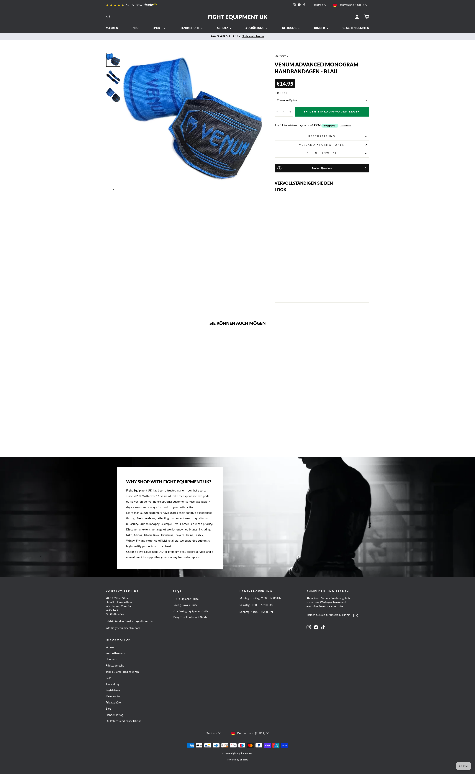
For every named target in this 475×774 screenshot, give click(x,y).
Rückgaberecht (115, 665)
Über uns (111, 659)
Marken (112, 28)
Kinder (319, 28)
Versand (110, 647)
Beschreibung (321, 136)
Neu (135, 28)
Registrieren (113, 690)
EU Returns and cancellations (123, 721)
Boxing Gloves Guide (185, 605)
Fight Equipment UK (237, 16)
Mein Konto (113, 696)
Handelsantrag (114, 714)
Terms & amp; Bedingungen (122, 671)
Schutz (223, 28)
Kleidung (289, 28)
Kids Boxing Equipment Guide (191, 611)
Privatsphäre (113, 702)
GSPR (109, 678)
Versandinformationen (322, 144)
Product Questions (322, 168)
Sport (157, 28)
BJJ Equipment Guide (186, 598)
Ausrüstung (255, 28)
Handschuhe (189, 28)
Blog (108, 708)
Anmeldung (112, 684)
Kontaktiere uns (115, 653)
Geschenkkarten (356, 28)
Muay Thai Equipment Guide (190, 617)
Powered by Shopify (237, 759)
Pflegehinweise (322, 153)
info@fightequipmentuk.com (123, 628)
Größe (281, 93)
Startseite (280, 56)
